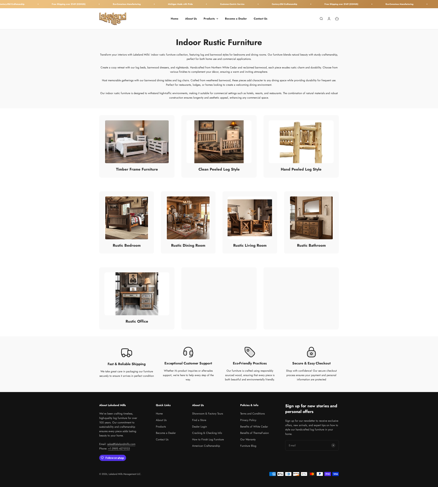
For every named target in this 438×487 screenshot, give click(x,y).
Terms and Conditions (252, 414)
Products (209, 19)
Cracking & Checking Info (207, 433)
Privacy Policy (248, 420)
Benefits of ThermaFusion (254, 433)
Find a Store (199, 420)
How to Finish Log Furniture (208, 439)
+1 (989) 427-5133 (119, 448)
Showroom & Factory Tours (207, 414)
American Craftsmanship (206, 446)
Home (174, 19)
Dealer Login (199, 427)
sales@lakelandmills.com (121, 444)
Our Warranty (248, 439)
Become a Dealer (236, 19)
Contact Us (260, 19)
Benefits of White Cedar (254, 427)
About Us (191, 19)
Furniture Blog (248, 446)
